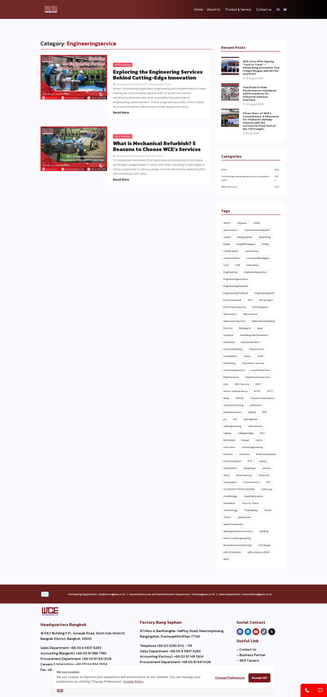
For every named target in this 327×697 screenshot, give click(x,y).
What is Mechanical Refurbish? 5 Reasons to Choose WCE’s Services (157, 146)
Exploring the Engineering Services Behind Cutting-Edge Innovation (157, 75)
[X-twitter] (271, 631)
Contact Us (247, 649)
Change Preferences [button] (230, 678)
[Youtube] (255, 631)
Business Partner (252, 654)
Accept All (259, 677)
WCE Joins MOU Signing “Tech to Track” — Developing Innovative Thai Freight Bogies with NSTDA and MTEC (261, 68)
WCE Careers (249, 660)
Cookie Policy (133, 681)
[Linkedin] (247, 631)
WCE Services (122, 64)
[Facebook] (240, 631)
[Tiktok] (263, 631)
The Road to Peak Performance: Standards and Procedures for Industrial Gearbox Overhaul (259, 93)
